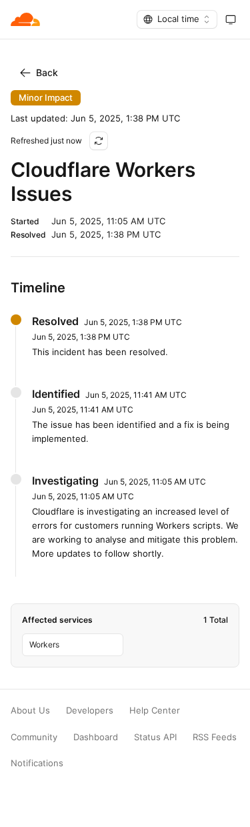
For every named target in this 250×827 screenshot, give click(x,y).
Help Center (154, 711)
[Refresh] (98, 141)
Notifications (37, 763)
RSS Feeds (215, 737)
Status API (155, 737)
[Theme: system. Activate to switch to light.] (230, 19)
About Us (30, 711)
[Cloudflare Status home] (25, 19)
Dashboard (95, 737)
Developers (89, 711)
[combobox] (177, 19)
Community (34, 737)
